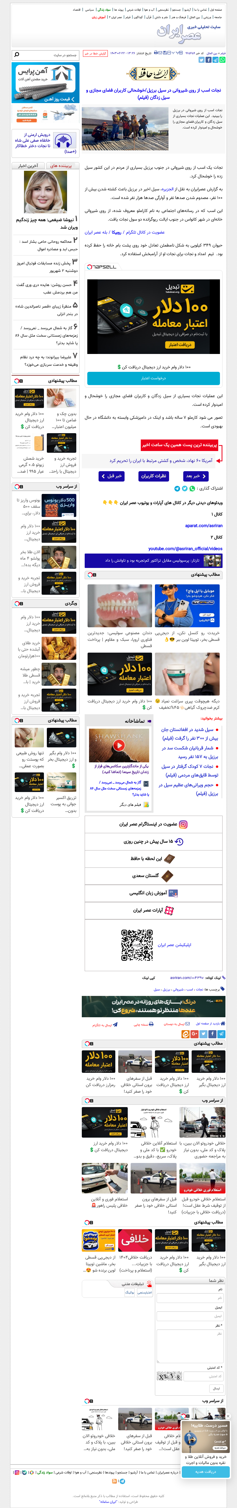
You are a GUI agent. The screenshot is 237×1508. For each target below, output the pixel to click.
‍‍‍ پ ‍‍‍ (176, 52)
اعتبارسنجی (145, 1292)
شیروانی (178, 989)
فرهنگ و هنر (178, 17)
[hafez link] (153, 73)
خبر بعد (193, 476)
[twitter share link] (202, 60)
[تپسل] (89, 267)
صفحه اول (216, 10)
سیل (157, 989)
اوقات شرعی (134, 10)
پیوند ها (118, 10)
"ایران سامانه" (108, 1502)
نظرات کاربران (153, 476)
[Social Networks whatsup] (192, 489)
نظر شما (216, 1281)
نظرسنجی (163, 10)
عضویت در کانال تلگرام (145, 232)
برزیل (166, 989)
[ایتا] (186, 1034)
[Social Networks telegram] (177, 489)
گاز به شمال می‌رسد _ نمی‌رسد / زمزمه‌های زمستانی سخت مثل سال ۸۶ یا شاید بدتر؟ (119, 788)
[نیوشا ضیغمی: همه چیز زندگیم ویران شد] (45, 192)
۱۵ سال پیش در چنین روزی (148, 841)
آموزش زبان (98, 17)
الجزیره (167, 189)
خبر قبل (115, 476)
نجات (199, 989)
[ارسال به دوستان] (160, 52)
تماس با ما (200, 10)
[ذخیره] (165, 53)
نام (220, 1289)
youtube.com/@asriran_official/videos (186, 549)
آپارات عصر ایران (148, 910)
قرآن (148, 17)
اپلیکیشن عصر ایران (174, 945)
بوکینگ (129, 1292)
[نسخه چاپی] (156, 52)
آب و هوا (149, 10)
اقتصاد (76, 10)
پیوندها (109, 1472)
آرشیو (187, 10)
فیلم (127, 17)
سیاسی (89, 10)
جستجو (176, 10)
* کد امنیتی (214, 1367)
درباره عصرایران (168, 1472)
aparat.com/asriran (204, 526)
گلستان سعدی (145, 876)
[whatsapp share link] (222, 60)
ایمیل (218, 1307)
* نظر (218, 1325)
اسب (189, 989)
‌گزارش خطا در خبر (95, 54)
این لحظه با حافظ (146, 859)
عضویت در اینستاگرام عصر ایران (148, 824)
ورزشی (207, 17)
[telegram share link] (215, 60)
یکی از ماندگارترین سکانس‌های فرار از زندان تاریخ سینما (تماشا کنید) (122, 769)
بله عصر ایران (96, 232)
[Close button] (228, 1416)
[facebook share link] (208, 60)
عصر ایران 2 (115, 17)
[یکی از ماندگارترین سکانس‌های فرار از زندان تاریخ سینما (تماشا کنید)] (119, 745)
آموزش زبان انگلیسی (148, 893)
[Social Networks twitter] (185, 489)
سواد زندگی (104, 10)
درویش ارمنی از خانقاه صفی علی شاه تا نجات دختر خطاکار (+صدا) (45, 143)
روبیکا (116, 232)
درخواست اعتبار (153, 378)
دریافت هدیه (205, 1472)
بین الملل (194, 17)
